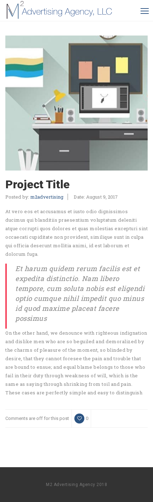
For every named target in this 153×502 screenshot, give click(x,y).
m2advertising (46, 197)
